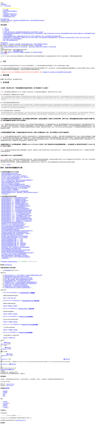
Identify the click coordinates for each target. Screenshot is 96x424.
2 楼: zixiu (3, 344)
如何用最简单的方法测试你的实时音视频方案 (12, 234)
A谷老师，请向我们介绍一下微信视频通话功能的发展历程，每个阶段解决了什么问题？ (23, 32)
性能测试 (10, 313)
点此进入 (9, 164)
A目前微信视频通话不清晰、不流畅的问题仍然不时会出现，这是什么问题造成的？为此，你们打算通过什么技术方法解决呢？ (32, 36)
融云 (4, 394)
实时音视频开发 (7, 270)
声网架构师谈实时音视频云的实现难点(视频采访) (13, 228)
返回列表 (3, 369)
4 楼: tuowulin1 (4, 355)
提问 (15, 298)
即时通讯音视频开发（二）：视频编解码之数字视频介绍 (15, 200)
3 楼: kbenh (3, 349)
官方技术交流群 (52, 46)
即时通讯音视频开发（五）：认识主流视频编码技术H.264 (15, 204)
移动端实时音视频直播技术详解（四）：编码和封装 (14, 243)
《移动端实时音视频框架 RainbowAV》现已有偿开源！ (15, 46)
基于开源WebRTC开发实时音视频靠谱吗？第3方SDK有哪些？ (16, 185)
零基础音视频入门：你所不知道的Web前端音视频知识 (16, 286)
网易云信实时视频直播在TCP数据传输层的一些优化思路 (15, 255)
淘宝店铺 (11, 8)
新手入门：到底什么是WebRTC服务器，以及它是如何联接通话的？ (17, 180)
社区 (10, 13)
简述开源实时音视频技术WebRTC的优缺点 (11, 174)
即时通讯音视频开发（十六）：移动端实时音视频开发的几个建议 (17, 219)
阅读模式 (40, 52)
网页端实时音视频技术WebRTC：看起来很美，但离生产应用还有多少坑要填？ (20, 192)
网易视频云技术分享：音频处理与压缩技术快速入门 (14, 223)
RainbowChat (23, 316)
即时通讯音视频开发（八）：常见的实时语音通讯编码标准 (15, 208)
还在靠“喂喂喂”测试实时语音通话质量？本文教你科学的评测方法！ (17, 230)
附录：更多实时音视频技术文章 (10, 40)
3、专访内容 (6, 30)
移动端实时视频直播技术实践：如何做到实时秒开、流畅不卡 (16, 233)
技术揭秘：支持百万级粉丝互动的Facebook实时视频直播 (15, 236)
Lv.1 (6, 344)
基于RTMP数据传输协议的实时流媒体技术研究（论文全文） (15, 226)
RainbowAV (23, 308)
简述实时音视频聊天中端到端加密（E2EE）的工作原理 (14, 188)
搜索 (2, 21)
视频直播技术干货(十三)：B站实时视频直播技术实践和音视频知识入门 (20, 282)
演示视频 (15, 329)
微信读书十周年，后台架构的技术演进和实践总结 (15, 284)
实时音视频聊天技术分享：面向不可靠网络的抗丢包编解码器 (16, 256)
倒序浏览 (36, 52)
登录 (5, 5)
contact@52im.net (10, 385)
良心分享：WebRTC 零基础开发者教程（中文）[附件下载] (15, 177)
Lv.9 (6, 52)
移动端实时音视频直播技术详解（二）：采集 (12, 240)
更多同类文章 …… (6, 193)
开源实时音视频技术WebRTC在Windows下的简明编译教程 (15, 191)
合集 (10, 15)
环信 (4, 396)
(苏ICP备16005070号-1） (21, 420)
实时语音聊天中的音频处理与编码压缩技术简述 (13, 222)
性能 (9, 298)
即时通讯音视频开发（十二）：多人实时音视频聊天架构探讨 (16, 214)
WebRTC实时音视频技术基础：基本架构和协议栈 (13, 181)
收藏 (15, 50)
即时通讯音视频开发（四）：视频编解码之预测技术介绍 (15, 203)
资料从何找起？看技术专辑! (35, 46)
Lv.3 (7, 349)
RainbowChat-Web (27, 324)
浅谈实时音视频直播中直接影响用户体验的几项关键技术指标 (16, 250)
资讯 (10, 11)
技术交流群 (6, 403)
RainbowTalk (23, 332)
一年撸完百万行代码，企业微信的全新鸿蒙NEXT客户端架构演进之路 (20, 283)
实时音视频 (15, 20)
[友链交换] (7, 388)
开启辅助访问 (4, 4)
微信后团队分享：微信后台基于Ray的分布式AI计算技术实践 (18, 277)
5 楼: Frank (3, 359)
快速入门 (5, 298)
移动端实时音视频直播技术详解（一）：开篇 (12, 239)
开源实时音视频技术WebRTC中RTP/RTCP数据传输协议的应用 (16, 186)
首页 (9, 16)
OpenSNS (5, 390)
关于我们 (5, 401)
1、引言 (5, 27)
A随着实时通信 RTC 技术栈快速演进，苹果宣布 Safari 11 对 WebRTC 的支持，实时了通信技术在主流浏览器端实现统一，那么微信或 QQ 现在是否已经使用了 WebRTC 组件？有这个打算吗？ (47, 37)
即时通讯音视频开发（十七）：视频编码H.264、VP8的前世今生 (16, 221)
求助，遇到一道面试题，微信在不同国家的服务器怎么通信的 (18, 279)
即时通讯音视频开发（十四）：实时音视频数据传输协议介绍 (16, 217)
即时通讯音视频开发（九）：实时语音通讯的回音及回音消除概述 (17, 210)
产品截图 (10, 321)
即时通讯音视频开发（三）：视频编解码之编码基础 (14, 201)
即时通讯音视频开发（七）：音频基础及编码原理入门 (14, 207)
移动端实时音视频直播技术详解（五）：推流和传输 (14, 244)
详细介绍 (5, 305)
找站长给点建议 (38, 45)
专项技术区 (9, 20)
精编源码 (10, 305)
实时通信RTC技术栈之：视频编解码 (10, 189)
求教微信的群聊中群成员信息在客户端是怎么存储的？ (17, 276)
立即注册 (9, 5)
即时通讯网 (3, 20)
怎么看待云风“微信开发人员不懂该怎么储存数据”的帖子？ (17, 287)
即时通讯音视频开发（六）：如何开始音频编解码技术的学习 (16, 206)
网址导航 (5, 405)
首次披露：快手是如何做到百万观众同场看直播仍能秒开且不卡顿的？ (18, 252)
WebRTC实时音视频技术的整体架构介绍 (11, 178)
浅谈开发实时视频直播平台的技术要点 (10, 182)
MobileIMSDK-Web (28, 300)
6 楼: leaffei (3, 364)
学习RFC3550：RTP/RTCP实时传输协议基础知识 (13, 225)
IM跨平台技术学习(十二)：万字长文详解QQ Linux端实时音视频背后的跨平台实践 (23, 275)
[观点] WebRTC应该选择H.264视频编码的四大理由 (13, 184)
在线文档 (5, 404)
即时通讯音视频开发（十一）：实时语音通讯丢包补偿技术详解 (16, 212)
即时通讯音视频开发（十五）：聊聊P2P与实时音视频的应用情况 (16, 218)
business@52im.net (10, 384)
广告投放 (6, 407)
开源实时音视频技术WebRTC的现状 (10, 173)
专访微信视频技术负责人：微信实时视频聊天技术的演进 (31, 20)
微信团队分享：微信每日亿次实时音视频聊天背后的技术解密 (57, 72)
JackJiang (3, 52)
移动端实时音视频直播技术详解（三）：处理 (12, 241)
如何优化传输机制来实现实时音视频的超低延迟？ (13, 251)
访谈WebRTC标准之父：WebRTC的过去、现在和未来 (14, 175)
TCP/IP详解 (5, 9)
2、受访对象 (6, 29)
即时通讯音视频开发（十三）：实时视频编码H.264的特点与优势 (16, 215)
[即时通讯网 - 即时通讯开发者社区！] (9, 261)
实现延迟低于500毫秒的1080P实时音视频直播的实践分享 (15, 232)
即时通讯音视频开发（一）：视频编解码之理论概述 (14, 199)
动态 (5, 12)
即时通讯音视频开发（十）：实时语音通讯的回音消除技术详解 (16, 211)
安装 (14, 337)
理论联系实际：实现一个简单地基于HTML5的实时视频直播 (15, 247)
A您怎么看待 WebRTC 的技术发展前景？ (12, 38)
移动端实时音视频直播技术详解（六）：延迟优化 (13, 245)
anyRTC (5, 393)
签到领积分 (45, 46)
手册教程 (15, 305)
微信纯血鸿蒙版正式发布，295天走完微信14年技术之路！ (17, 280)
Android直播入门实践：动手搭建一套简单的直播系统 (14, 254)
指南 (12, 298)
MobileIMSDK (24, 292)
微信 (11, 264)
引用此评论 (8, 342)
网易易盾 (5, 392)
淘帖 (19, 50)
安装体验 (15, 313)
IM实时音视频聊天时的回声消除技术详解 (11, 248)
